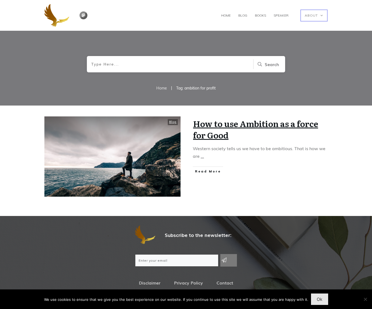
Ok (319, 299)
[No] (365, 299)
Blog (172, 122)
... (202, 156)
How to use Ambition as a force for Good (255, 129)
